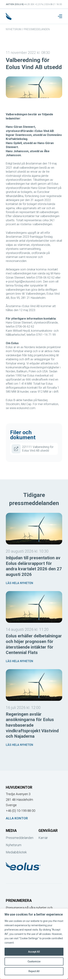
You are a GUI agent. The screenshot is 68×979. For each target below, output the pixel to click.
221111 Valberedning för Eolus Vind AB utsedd (37, 448)
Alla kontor (17, 818)
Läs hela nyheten (19, 583)
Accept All (34, 951)
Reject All (34, 971)
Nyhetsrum (13, 29)
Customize (34, 961)
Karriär (43, 838)
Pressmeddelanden (37, 29)
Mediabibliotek (16, 852)
